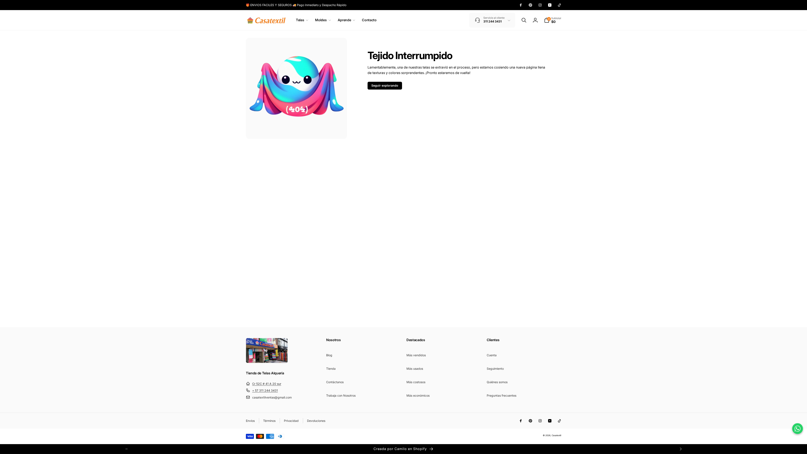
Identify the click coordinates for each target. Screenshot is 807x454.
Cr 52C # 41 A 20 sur (266, 383)
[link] (296, 5)
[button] (301, 20)
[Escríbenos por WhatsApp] (797, 428)
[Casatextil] (267, 362)
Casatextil (556, 435)
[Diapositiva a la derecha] (680, 449)
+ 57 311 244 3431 (265, 390)
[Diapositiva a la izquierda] (126, 449)
